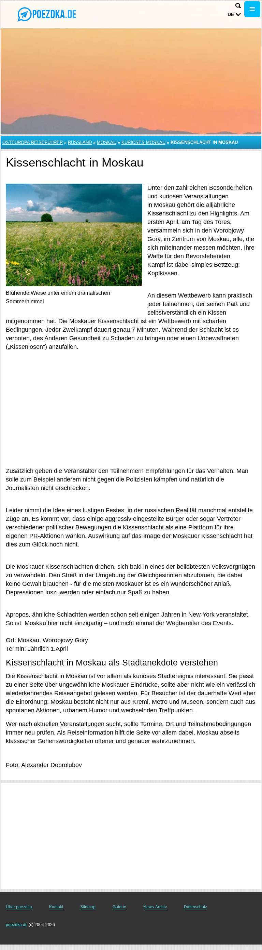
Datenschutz (195, 907)
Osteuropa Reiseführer (32, 142)
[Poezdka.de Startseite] (47, 14)
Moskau (106, 142)
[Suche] (238, 5)
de (231, 14)
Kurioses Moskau (143, 142)
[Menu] (252, 9)
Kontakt (56, 907)
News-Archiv (155, 907)
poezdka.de (17, 924)
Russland (80, 142)
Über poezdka (19, 907)
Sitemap (88, 907)
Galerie (119, 907)
